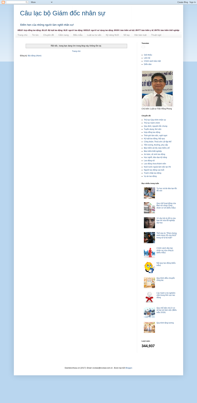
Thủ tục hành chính (152, 123)
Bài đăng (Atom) (34, 56)
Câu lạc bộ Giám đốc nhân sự (62, 13)
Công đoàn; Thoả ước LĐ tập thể (157, 142)
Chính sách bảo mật (152, 61)
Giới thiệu (148, 55)
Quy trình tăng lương (165, 323)
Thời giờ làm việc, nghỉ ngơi (155, 135)
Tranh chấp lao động (152, 173)
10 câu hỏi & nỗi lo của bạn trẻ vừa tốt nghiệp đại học (166, 220)
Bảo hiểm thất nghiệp (153, 151)
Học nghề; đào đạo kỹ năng (155, 157)
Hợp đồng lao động (152, 132)
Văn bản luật (140, 35)
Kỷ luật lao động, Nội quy (154, 139)
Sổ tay (126, 35)
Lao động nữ (149, 161)
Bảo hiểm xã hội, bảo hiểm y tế (157, 148)
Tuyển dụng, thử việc (152, 129)
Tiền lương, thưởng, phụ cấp (156, 145)
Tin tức (35, 35)
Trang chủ (22, 35)
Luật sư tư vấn (94, 35)
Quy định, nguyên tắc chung (155, 126)
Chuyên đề (48, 35)
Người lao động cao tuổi (154, 170)
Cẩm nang (63, 35)
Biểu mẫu (77, 35)
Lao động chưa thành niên (155, 164)
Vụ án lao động (150, 176)
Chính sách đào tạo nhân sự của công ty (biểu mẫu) (165, 250)
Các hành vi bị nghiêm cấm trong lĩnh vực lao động (166, 295)
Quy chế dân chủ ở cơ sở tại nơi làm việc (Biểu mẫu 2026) (167, 310)
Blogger (129, 368)
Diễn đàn (148, 64)
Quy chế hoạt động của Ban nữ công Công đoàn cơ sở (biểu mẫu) (166, 205)
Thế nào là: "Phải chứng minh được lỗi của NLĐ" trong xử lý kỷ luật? (167, 235)
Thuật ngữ (156, 35)
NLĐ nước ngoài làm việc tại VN (157, 167)
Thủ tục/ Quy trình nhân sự (155, 120)
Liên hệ (147, 58)
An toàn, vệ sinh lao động (154, 154)
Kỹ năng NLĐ (112, 35)
